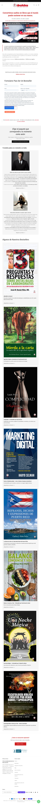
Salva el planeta (17, 770)
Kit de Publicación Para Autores (19, 775)
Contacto (16, 772)
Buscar (16, 761)
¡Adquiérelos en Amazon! (9, 363)
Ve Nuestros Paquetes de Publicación (20, 141)
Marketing (16, 786)
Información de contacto (21, 801)
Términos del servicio (34, 800)
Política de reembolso (20, 800)
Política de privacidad (27, 800)
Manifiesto (16, 763)
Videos (16, 780)
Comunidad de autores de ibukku (19, 783)
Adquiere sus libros (20, 188)
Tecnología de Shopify (12, 800)
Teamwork (16, 778)
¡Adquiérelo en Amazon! (8, 303)
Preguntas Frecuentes (19, 765)
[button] (2, 5)
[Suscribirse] (16, 792)
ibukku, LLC (7, 800)
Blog (15, 767)
